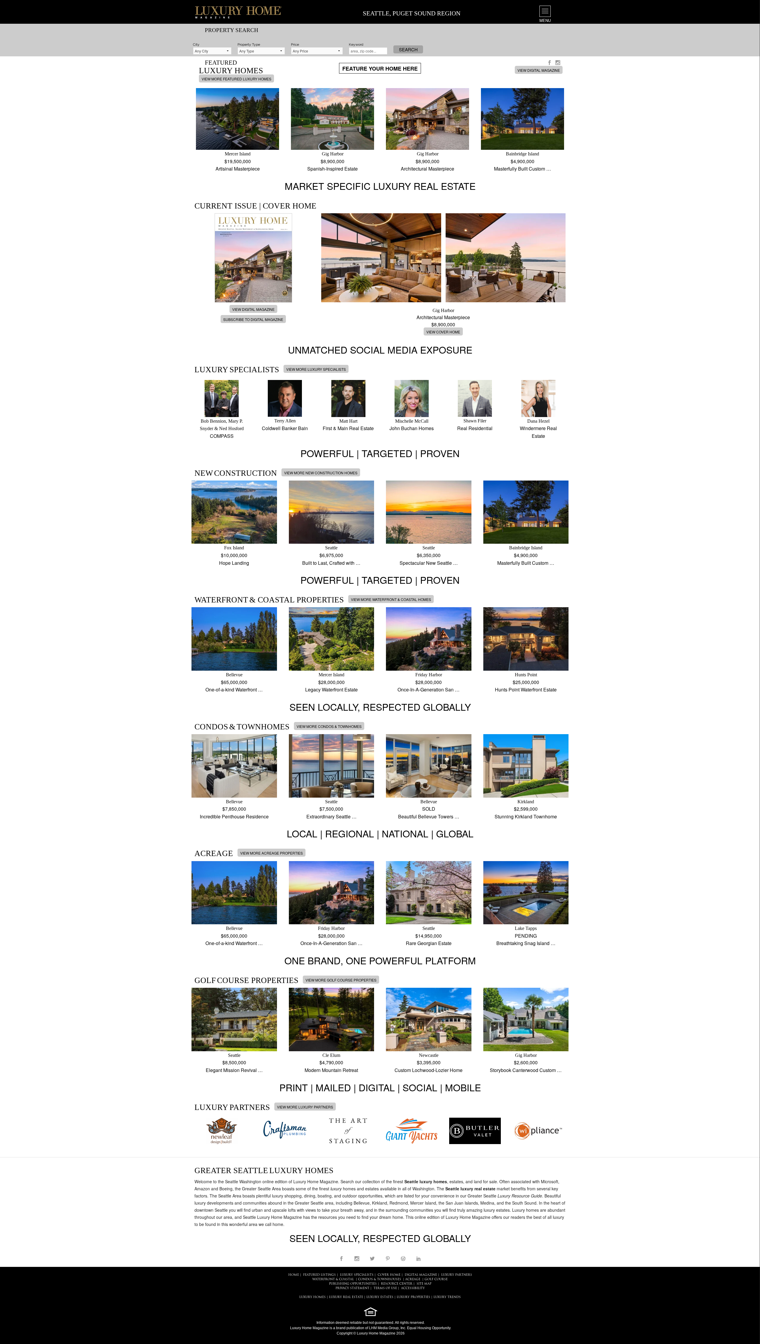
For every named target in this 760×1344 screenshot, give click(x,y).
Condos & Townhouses (379, 1279)
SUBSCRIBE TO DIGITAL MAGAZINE (253, 319)
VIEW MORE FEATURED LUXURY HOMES (236, 78)
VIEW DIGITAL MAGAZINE (538, 70)
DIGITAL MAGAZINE (421, 1275)
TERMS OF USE (385, 1288)
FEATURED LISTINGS (319, 1275)
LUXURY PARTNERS (456, 1275)
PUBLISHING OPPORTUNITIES (353, 1284)
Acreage (412, 1279)
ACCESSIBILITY (413, 1288)
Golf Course (436, 1279)
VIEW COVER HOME (443, 331)
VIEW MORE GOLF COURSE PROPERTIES (340, 979)
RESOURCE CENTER (396, 1284)
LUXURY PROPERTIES (413, 1297)
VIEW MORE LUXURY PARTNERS (305, 1106)
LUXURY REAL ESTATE (346, 1297)
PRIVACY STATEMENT (352, 1288)
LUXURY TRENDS (447, 1297)
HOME (293, 1275)
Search (408, 49)
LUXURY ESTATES (379, 1297)
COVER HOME (389, 1275)
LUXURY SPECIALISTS (356, 1275)
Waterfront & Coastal (333, 1279)
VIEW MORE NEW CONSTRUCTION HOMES (320, 472)
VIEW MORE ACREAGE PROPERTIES (271, 852)
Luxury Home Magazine (309, 1328)
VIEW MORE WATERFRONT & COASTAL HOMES (391, 599)
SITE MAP (424, 1284)
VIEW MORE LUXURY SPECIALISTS (316, 369)
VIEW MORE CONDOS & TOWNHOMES (329, 726)
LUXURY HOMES (312, 1297)
